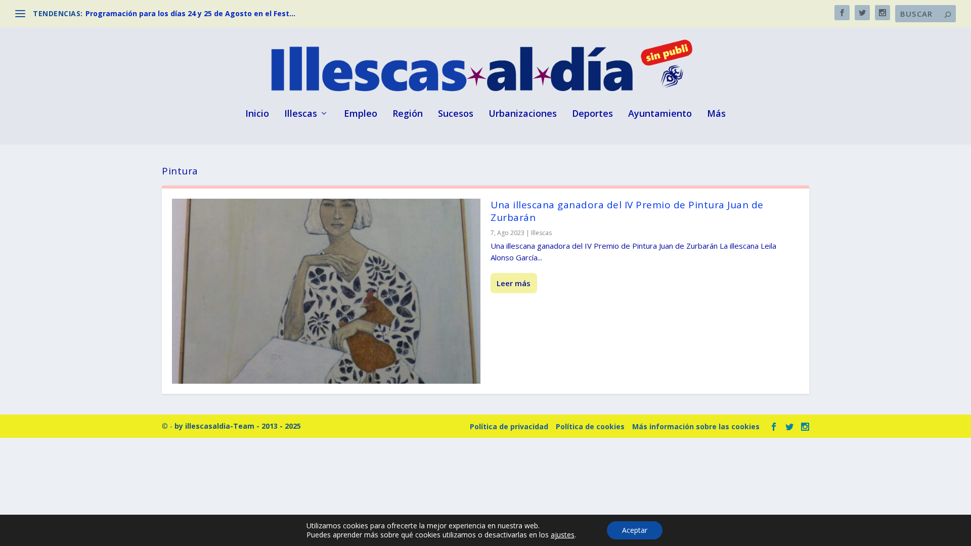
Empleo (360, 114)
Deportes (592, 114)
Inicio (257, 114)
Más (716, 114)
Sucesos (455, 114)
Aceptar (634, 530)
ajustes (563, 534)
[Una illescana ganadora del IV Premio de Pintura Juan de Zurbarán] (326, 291)
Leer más (514, 283)
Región (407, 114)
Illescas (300, 114)
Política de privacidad (509, 426)
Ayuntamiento (660, 114)
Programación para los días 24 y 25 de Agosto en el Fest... (190, 13)
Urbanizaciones (523, 114)
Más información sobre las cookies (696, 426)
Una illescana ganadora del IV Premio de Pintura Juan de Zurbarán (627, 211)
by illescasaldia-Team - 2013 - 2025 (237, 426)
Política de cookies (590, 426)
